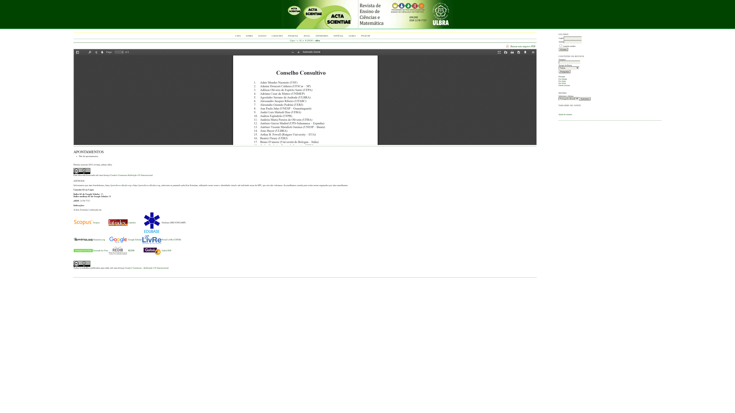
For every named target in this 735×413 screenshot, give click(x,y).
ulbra (317, 40)
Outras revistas (564, 85)
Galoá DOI (166, 250)
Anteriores (321, 36)
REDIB (131, 250)
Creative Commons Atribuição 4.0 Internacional (131, 175)
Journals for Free (100, 250)
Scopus (96, 222)
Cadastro (277, 36)
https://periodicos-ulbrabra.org (146, 185)
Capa (238, 36)
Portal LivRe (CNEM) (171, 239)
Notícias (338, 36)
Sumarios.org (99, 239)
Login (561, 38)
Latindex (132, 222)
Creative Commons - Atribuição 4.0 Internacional (146, 268)
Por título (562, 83)
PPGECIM (365, 36)
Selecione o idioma (566, 96)
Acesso (262, 36)
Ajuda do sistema (565, 114)
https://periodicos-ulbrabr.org (118, 185)
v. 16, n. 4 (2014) (305, 40)
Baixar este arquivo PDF (523, 46)
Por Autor (562, 81)
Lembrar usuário (569, 46)
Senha (561, 42)
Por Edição (563, 79)
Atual (307, 36)
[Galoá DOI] (151, 255)
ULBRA (352, 36)
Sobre (249, 36)
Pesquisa (293, 36)
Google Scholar (135, 239)
